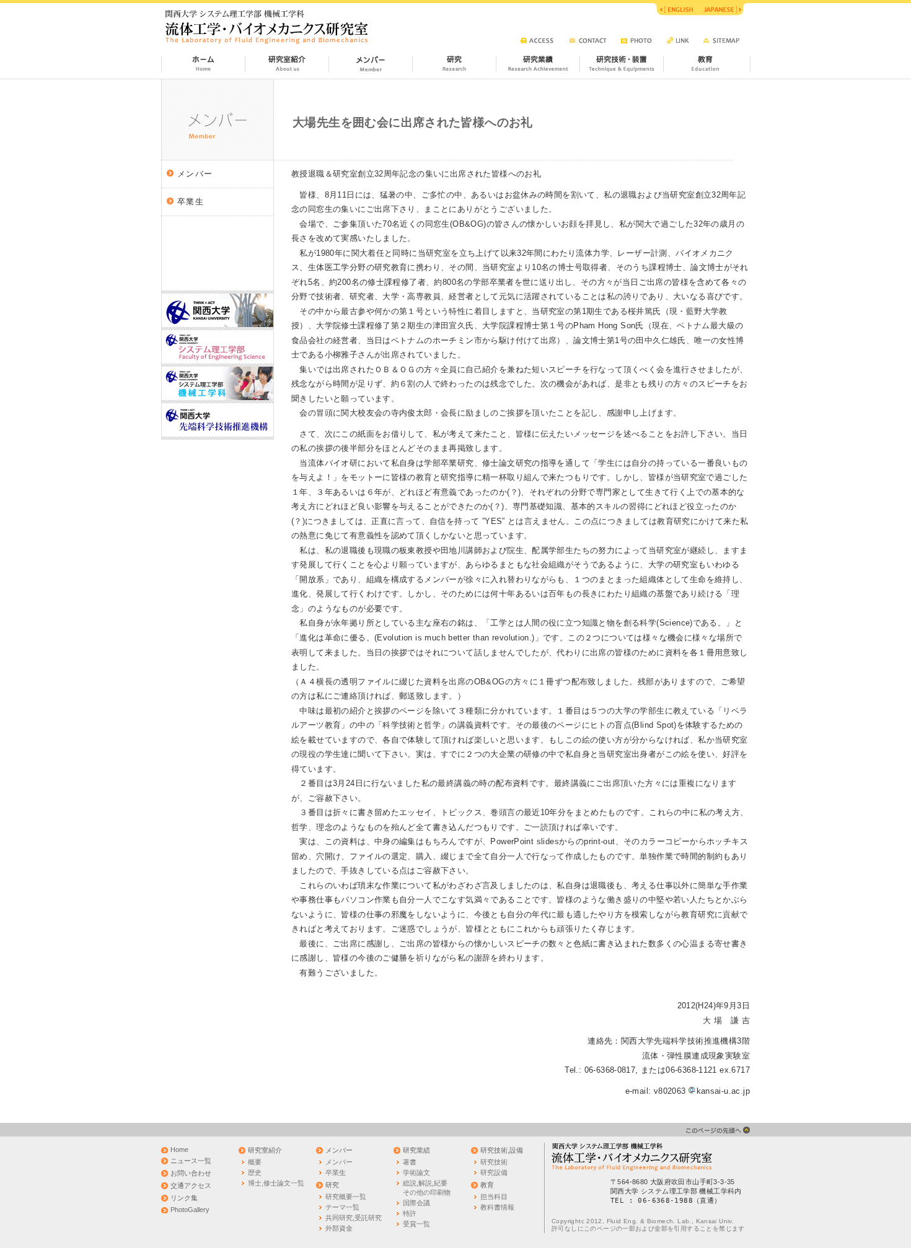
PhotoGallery (189, 1209)
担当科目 (494, 1196)
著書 (409, 1162)
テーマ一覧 (342, 1207)
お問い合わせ (190, 1173)
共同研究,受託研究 (353, 1217)
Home (179, 1149)
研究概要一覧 (345, 1196)
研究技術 (494, 1162)
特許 (409, 1213)
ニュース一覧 (190, 1160)
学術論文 (416, 1172)
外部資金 (339, 1228)
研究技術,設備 (501, 1150)
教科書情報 (497, 1207)
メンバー (195, 173)
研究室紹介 (265, 1150)
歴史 (255, 1172)
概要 (255, 1162)
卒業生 (190, 201)
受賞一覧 (416, 1224)
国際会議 (416, 1203)
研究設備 (494, 1172)
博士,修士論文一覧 (276, 1183)
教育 (487, 1185)
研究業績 (416, 1150)
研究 (332, 1185)
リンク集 (184, 1198)
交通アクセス (190, 1185)
